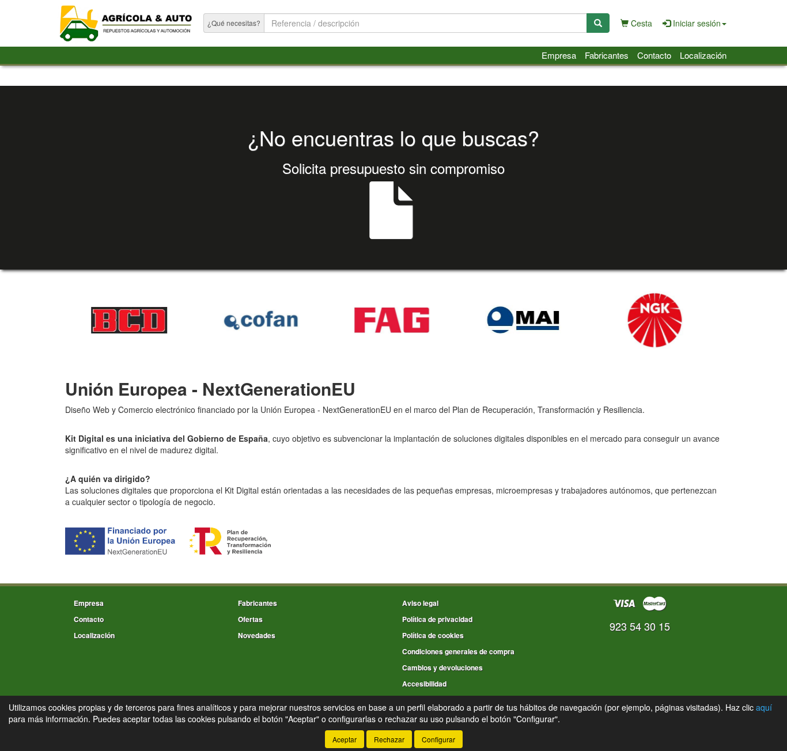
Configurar (438, 739)
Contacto (654, 55)
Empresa (559, 55)
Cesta (640, 23)
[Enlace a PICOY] (696, 320)
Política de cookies (433, 635)
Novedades (256, 635)
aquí (764, 707)
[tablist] (393, 318)
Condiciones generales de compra (458, 651)
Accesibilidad (424, 683)
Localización (703, 55)
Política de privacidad (437, 619)
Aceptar (344, 739)
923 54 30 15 (640, 626)
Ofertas (250, 619)
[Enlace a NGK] (565, 320)
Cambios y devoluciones (442, 667)
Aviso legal (420, 603)
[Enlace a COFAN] (171, 320)
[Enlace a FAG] (302, 320)
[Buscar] (598, 23)
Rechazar (389, 739)
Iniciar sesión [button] (696, 23)
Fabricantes (607, 55)
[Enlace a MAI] (434, 320)
